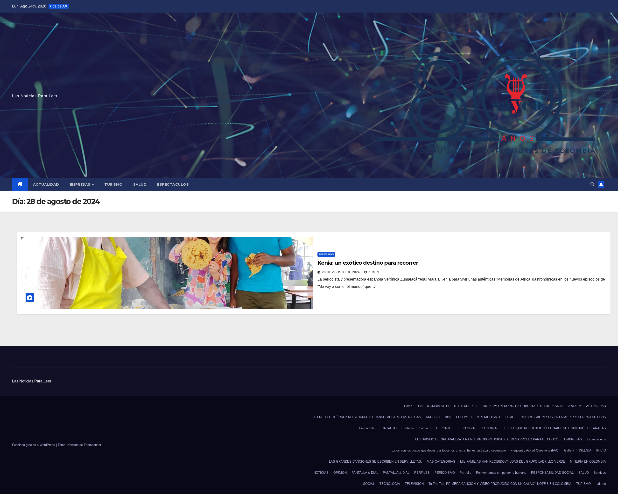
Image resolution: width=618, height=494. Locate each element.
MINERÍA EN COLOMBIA (588, 461)
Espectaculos (173, 184)
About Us (574, 406)
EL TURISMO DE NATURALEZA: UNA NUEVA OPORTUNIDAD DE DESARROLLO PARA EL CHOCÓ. (487, 439)
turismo (601, 484)
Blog (448, 417)
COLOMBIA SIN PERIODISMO (478, 417)
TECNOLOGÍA (389, 484)
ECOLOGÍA (466, 428)
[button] (592, 184)
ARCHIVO (433, 417)
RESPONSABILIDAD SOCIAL (552, 472)
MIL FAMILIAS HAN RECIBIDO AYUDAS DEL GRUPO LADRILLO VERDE (512, 461)
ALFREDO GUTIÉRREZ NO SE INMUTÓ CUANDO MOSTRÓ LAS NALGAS (367, 417)
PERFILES (422, 472)
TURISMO (113, 184)
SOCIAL (369, 484)
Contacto (407, 428)
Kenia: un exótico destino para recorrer (367, 263)
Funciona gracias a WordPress (34, 445)
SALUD (140, 184)
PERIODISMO (445, 472)
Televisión (326, 254)
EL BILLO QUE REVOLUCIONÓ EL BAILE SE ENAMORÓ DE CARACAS (554, 428)
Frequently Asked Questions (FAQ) (535, 450)
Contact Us (367, 428)
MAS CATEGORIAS (441, 461)
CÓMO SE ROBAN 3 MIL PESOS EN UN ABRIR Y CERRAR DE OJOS (555, 417)
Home (408, 406)
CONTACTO (388, 428)
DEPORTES (445, 428)
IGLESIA (585, 450)
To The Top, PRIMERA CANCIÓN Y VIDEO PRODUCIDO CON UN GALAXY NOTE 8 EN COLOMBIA (499, 484)
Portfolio (465, 472)
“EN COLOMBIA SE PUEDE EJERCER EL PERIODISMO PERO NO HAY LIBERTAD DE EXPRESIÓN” (490, 406)
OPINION (340, 472)
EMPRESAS (81, 184)
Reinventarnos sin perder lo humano (501, 472)
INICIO (601, 450)
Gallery (569, 450)
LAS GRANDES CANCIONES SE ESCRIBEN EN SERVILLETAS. (375, 461)
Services (600, 472)
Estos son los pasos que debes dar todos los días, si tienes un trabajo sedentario (449, 450)
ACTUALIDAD (46, 184)
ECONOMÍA (488, 428)
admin (373, 272)
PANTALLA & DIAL (364, 472)
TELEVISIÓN (414, 484)
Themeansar (92, 445)
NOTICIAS (321, 472)
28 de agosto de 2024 (341, 272)
